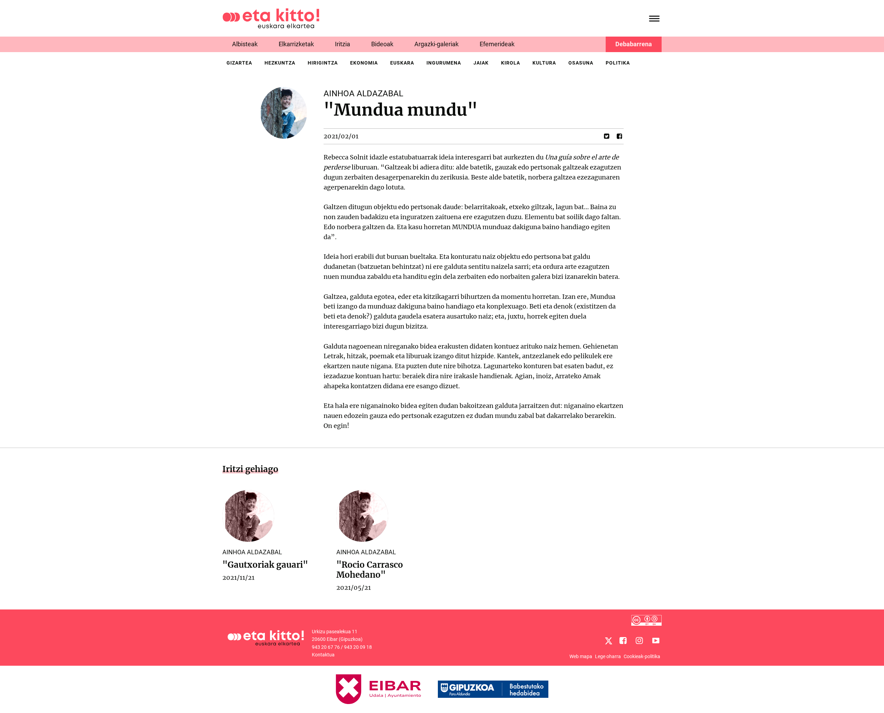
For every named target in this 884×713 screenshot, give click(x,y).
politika (618, 63)
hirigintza (323, 63)
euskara (402, 63)
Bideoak (382, 44)
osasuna (580, 63)
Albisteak (245, 44)
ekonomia (364, 63)
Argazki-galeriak (436, 44)
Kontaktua (323, 654)
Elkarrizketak (296, 44)
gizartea (239, 63)
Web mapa (580, 656)
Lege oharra (608, 656)
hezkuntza (280, 63)
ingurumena (443, 63)
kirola (510, 63)
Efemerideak (497, 44)
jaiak (481, 63)
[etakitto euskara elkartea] (270, 18)
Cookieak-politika (642, 656)
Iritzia (342, 44)
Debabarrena (633, 44)
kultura (544, 63)
